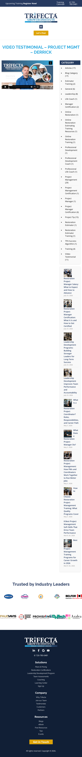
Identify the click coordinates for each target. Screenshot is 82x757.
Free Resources (41, 728)
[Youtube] (48, 650)
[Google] (43, 650)
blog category (71, 73)
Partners (41, 710)
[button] (41, 26)
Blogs (41, 721)
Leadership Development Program (41, 673)
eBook (41, 724)
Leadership (70, 94)
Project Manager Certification (70, 209)
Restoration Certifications (41, 670)
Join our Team (41, 700)
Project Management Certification (71, 190)
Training (68, 249)
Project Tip (70, 217)
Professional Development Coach (71, 161)
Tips (41, 731)
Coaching (41, 680)
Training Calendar (61, 3)
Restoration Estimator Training (70, 233)
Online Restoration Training (70, 139)
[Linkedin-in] (33, 650)
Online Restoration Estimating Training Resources (70, 126)
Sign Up (41, 686)
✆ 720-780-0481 (73, 3)
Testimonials (41, 704)
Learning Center (41, 683)
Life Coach (69, 99)
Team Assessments (41, 677)
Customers (41, 707)
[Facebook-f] (38, 650)
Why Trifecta (41, 697)
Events (41, 734)
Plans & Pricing (41, 667)
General (68, 89)
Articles (68, 68)
